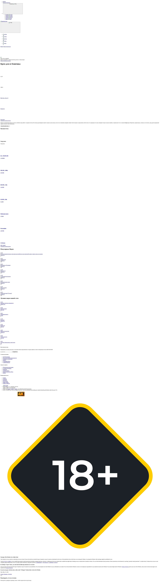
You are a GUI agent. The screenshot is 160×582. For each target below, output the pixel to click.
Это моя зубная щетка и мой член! (7, 342)
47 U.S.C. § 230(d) (7, 561)
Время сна (2, 325)
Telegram (5, 378)
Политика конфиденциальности (10, 357)
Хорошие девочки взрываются (7, 303)
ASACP (55, 562)
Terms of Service (125, 566)
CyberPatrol (51, 562)
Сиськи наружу (3, 336)
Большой (2, 320)
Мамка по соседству (4, 331)
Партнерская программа (8, 367)
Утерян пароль (6, 370)
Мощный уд (3, 270)
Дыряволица (3, 259)
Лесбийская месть (4, 314)
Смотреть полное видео (5, 120)
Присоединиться (6, 2)
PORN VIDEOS (6, 383)
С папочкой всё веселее (5, 276)
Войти (4, 1)
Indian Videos (5, 382)
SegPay (12, 388)
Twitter (4, 377)
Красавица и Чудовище (5, 265)
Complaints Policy (6, 361)
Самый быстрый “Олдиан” (6, 293)
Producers (5, 369)
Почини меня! (3, 308)
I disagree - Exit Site (8, 574)
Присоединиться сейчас (5, 60)
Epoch (9, 388)
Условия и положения (7, 359)
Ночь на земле (3, 287)
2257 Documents (6, 356)
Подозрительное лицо (5, 282)
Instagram (5, 380)
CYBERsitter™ (39, 562)
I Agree (1, 574)
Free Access (5, 381)
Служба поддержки (7, 368)
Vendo (16, 388)
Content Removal (6, 362)
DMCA (4, 360)
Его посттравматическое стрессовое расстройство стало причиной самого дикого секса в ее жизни (21, 254)
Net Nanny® (45, 562)
